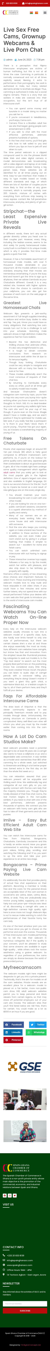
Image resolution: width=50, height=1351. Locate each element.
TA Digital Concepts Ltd (31, 1345)
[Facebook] (5, 1195)
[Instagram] (10, 1195)
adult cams (9, 472)
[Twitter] (15, 1195)
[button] (45, 12)
